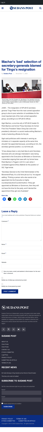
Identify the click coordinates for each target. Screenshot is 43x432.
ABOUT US (5, 341)
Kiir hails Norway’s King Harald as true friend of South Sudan (19, 373)
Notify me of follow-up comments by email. (14, 280)
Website (4, 262)
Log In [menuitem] (3, 2)
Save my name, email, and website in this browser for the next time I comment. (22, 272)
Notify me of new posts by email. (11, 286)
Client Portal (5, 344)
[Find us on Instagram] (14, 329)
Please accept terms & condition (12, 403)
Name (4, 244)
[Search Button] (40, 8)
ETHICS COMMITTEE (8, 352)
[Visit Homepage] (21, 8)
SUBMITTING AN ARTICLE (9, 360)
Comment (5, 221)
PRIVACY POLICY (7, 357)
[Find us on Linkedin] (24, 329)
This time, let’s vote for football (10, 376)
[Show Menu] (3, 8)
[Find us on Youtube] (19, 329)
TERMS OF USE (6, 363)
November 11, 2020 (22, 73)
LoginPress (5, 355)
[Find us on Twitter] (9, 329)
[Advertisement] (21, 34)
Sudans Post (8, 73)
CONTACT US (6, 349)
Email (4, 253)
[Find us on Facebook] (4, 329)
